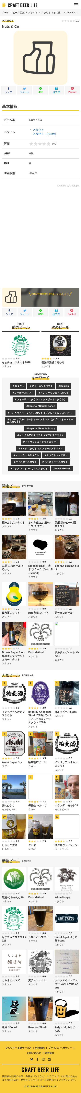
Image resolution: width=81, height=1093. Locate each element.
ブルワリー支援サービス (18, 1047)
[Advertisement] (40, 234)
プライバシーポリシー (60, 1047)
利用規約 (40, 1047)
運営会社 (49, 1053)
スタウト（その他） (52, 12)
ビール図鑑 (19, 12)
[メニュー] (76, 4)
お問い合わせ (34, 1053)
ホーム (5, 12)
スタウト (33, 12)
